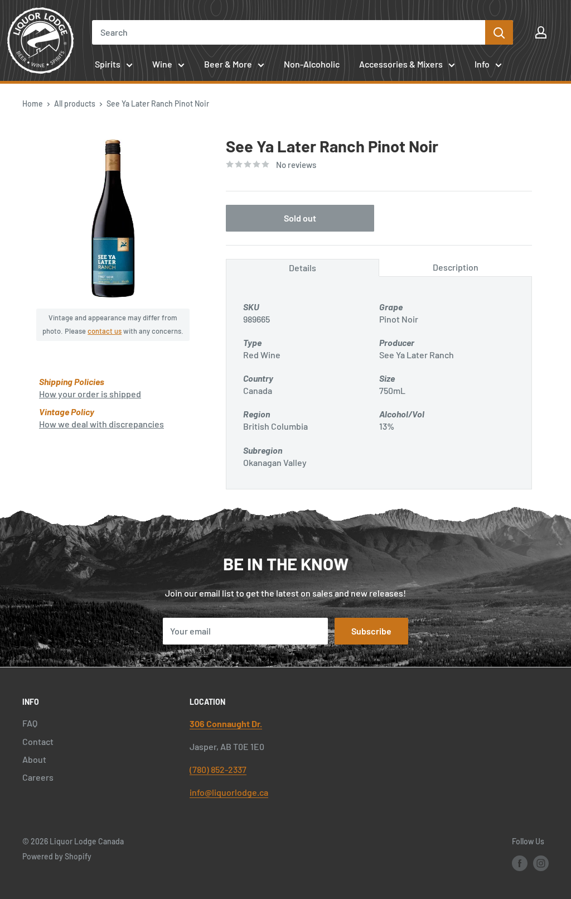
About (34, 759)
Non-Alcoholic (312, 64)
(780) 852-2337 (218, 769)
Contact (38, 741)
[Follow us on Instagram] (541, 863)
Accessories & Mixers (401, 64)
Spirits (107, 64)
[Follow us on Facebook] (520, 863)
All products (74, 103)
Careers (38, 777)
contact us (105, 330)
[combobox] (288, 32)
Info (482, 64)
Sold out (300, 218)
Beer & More (228, 64)
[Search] (499, 32)
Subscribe (371, 631)
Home (32, 103)
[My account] (540, 32)
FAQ (29, 723)
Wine (162, 64)
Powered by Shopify (56, 856)
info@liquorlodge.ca (229, 792)
